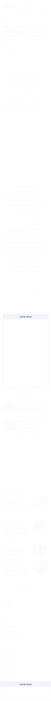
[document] (25, 350)
